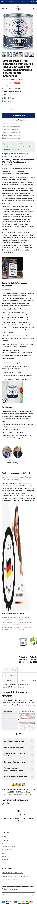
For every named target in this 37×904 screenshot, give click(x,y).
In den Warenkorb (18, 115)
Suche (4, 837)
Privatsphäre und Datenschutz (8, 858)
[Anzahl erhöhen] (12, 109)
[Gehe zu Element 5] (26, 54)
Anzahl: (4, 106)
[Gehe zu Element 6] (31, 54)
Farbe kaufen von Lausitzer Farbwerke (15, 876)
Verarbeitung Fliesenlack (10, 684)
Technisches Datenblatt (17, 687)
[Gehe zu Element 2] (9, 54)
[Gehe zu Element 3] (15, 54)
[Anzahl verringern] (4, 109)
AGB (3, 853)
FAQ (3, 863)
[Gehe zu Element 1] (4, 54)
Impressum (5, 840)
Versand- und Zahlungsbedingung (8, 845)
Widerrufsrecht (7, 850)
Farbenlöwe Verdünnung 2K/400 (23, 659)
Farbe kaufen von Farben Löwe (12, 873)
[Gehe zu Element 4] (20, 54)
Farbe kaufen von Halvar (10, 880)
